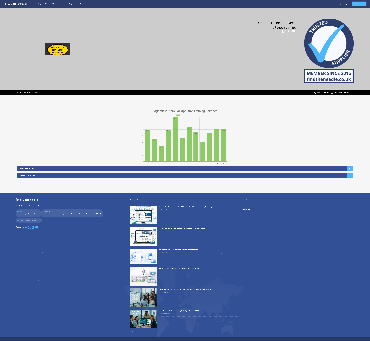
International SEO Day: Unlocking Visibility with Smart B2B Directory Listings (184, 311)
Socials (38, 93)
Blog (70, 4)
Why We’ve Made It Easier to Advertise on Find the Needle (178, 249)
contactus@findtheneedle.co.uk (29, 214)
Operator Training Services (276, 23)
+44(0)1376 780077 (32, 220)
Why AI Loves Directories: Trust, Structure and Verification (179, 268)
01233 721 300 (286, 27)
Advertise (55, 4)
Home (34, 4)
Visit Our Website (342, 93)
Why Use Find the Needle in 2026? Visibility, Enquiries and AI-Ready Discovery (185, 207)
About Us (63, 4)
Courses (27, 93)
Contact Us (78, 4)
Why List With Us (44, 4)
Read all (133, 331)
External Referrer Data (27, 168)
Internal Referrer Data (27, 175)
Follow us (247, 209)
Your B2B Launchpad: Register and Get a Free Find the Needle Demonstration (185, 289)
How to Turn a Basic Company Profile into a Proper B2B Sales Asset (182, 228)
